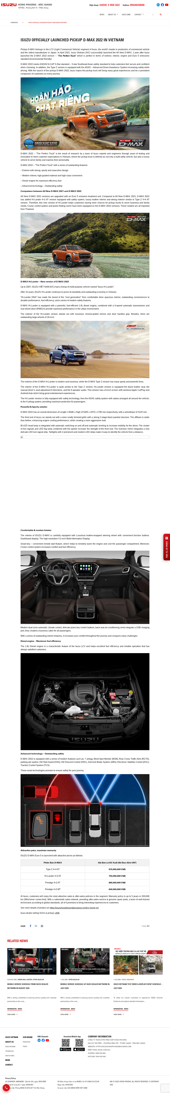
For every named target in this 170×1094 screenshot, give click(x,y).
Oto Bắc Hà (85, 1093)
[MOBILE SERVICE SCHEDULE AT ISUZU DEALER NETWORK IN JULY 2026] (85, 961)
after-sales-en (38, 979)
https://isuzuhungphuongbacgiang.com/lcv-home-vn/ (74, 908)
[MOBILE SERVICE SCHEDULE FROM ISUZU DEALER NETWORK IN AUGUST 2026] (31, 961)
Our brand (28, 1037)
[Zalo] (158, 4)
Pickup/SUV (26, 1042)
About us (9, 1042)
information (12, 1009)
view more (11, 1014)
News (102, 14)
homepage (14, 22)
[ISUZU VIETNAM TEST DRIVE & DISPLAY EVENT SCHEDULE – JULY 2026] (138, 961)
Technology (9, 1051)
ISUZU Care (126, 14)
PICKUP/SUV (130, 979)
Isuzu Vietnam (11, 1037)
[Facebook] (162, 4)
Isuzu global (9, 1056)
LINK (57, 913)
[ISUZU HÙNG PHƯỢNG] (9, 4)
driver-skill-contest (25, 979)
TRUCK (124, 979)
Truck (25, 1046)
